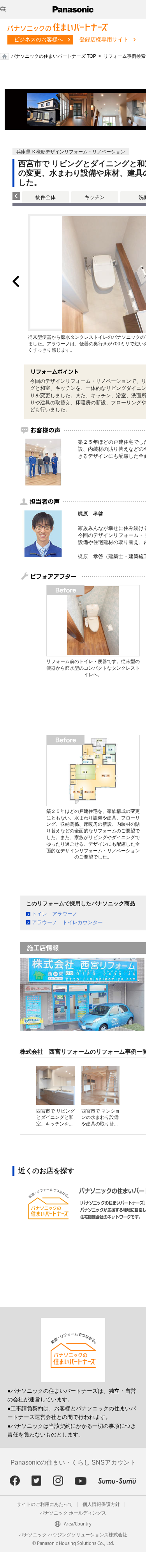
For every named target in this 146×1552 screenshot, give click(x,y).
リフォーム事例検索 (125, 56)
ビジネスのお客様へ (38, 39)
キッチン (94, 197)
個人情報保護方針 (101, 1504)
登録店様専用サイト (103, 39)
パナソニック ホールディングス (73, 1512)
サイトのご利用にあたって (45, 1504)
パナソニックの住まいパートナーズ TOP (53, 56)
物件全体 (45, 197)
